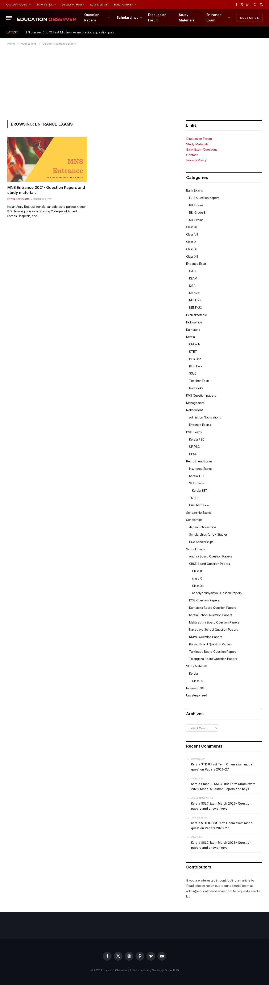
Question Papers (16, 4)
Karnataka (193, 329)
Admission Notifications (205, 417)
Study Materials (99, 4)
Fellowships (194, 322)
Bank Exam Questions (202, 149)
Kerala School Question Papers (210, 615)
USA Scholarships (201, 542)
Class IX (191, 227)
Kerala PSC (196, 439)
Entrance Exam (123, 4)
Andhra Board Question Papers (210, 556)
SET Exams (196, 483)
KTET (193, 351)
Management (195, 403)
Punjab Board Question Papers (210, 644)
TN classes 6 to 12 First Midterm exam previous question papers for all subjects (72, 32)
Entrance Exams (18, 199)
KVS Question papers (201, 395)
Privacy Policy (196, 160)
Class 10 (197, 681)
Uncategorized (196, 695)
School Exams (196, 549)
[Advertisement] (134, 82)
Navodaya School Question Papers (213, 629)
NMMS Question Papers (205, 637)
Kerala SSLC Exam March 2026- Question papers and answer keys (221, 806)
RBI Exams (196, 205)
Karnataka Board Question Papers (212, 607)
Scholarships (44, 4)
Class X (191, 242)
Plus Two (195, 366)
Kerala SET (199, 490)
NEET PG (195, 300)
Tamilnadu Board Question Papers (212, 651)
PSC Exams (194, 432)
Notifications (194, 410)
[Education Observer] (46, 17)
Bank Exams (194, 190)
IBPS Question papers (204, 198)
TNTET (194, 498)
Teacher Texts (199, 381)
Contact (192, 155)
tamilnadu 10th (196, 688)
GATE (193, 271)
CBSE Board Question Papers (209, 563)
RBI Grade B (197, 212)
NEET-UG (195, 307)
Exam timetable (196, 315)
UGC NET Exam (199, 505)
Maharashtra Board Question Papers (214, 622)
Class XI (191, 249)
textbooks (196, 388)
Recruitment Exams (199, 461)
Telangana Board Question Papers (213, 659)
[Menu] (9, 18)
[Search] (261, 4)
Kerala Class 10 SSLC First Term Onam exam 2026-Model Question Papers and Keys (223, 786)
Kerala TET (196, 476)
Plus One (195, 359)
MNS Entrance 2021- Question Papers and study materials (46, 190)
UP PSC (194, 446)
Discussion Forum (73, 4)
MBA (192, 285)
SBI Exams (196, 220)
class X (197, 578)
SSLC (192, 373)
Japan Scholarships (202, 527)
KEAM (193, 278)
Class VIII (192, 234)
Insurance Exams (200, 468)
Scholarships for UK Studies (208, 534)
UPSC (193, 454)
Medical (194, 293)
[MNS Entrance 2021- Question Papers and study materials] (47, 159)
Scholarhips (194, 520)
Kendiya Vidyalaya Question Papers (217, 593)
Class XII (192, 256)
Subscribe (249, 17)
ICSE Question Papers (204, 600)
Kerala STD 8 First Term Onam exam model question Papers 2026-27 (222, 767)
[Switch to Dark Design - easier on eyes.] (255, 4)
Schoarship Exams (198, 512)
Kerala (190, 337)
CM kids (194, 344)
